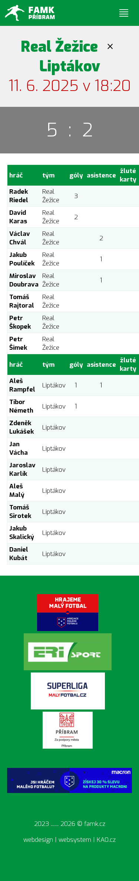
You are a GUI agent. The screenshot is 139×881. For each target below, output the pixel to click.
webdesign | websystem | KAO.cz (69, 840)
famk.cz (94, 824)
